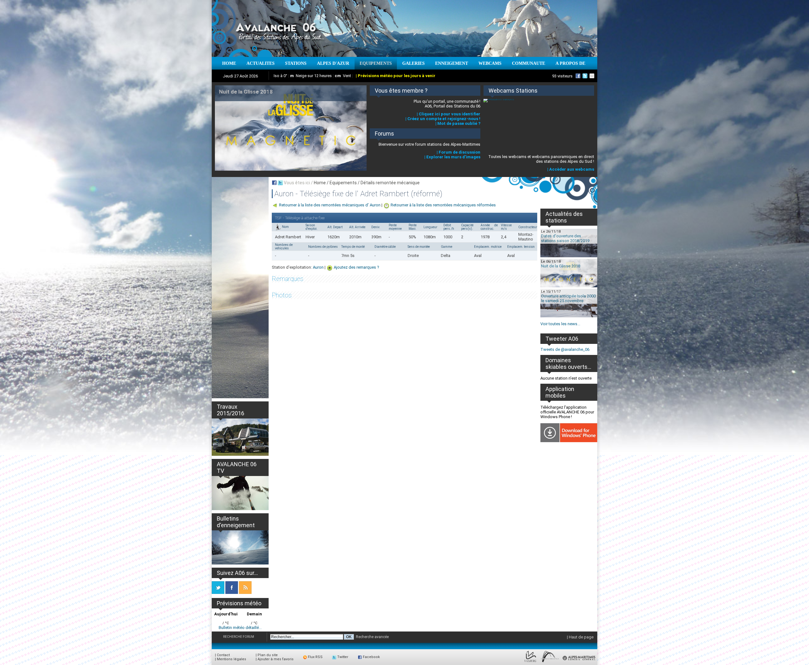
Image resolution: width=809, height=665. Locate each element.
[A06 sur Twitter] (584, 76)
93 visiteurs (562, 76)
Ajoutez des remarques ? (356, 267)
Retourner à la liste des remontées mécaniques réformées (443, 205)
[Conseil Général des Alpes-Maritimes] (579, 662)
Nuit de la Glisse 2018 (560, 266)
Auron (318, 267)
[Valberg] (530, 662)
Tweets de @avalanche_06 (564, 349)
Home (320, 182)
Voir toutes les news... (560, 323)
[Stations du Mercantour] (549, 662)
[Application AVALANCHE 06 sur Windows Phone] (568, 440)
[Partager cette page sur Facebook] (274, 182)
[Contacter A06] (592, 76)
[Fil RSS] (245, 592)
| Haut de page (580, 637)
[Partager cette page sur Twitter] (280, 182)
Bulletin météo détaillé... (240, 627)
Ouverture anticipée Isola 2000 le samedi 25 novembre (568, 298)
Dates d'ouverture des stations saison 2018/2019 (565, 238)
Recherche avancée (372, 637)
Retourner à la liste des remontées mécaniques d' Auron (329, 205)
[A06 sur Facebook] (578, 76)
